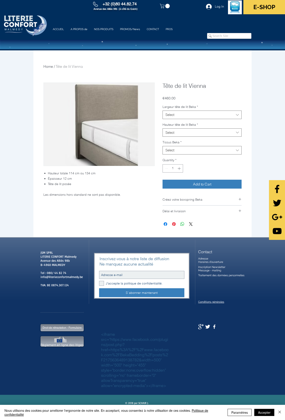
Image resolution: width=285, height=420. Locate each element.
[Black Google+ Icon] (277, 217)
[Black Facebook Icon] (277, 188)
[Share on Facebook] (165, 224)
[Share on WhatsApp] (182, 224)
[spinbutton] (173, 168)
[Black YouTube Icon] (277, 231)
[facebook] (214, 326)
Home (48, 66)
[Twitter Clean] (207, 326)
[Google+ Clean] (201, 326)
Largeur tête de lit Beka (180, 107)
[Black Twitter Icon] (277, 203)
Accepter (264, 412)
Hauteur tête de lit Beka (180, 125)
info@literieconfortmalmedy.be (62, 277)
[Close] (279, 412)
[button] (165, 6)
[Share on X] (190, 224)
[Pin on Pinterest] (174, 224)
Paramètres (239, 412)
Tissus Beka (172, 142)
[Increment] (179, 168)
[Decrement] (166, 168)
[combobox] (202, 115)
